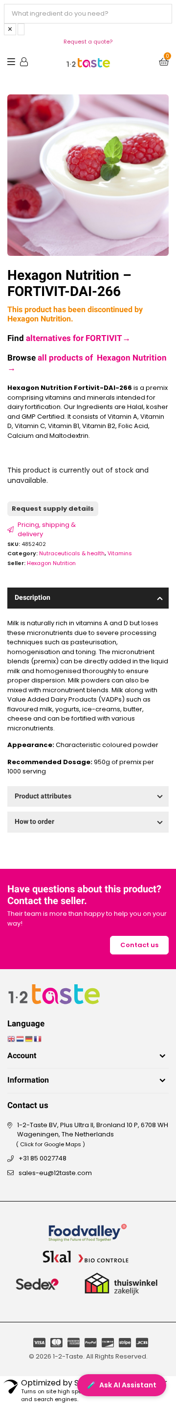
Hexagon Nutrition (51, 563)
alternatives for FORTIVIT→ (78, 338)
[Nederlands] (20, 1038)
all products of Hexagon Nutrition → (87, 363)
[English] (11, 1038)
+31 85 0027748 (42, 1158)
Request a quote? (88, 41)
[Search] (21, 29)
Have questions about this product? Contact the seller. (84, 895)
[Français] (38, 1038)
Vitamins (120, 553)
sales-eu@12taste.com (55, 1173)
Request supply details (53, 508)
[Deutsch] (29, 1038)
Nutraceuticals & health (72, 553)
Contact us (139, 945)
